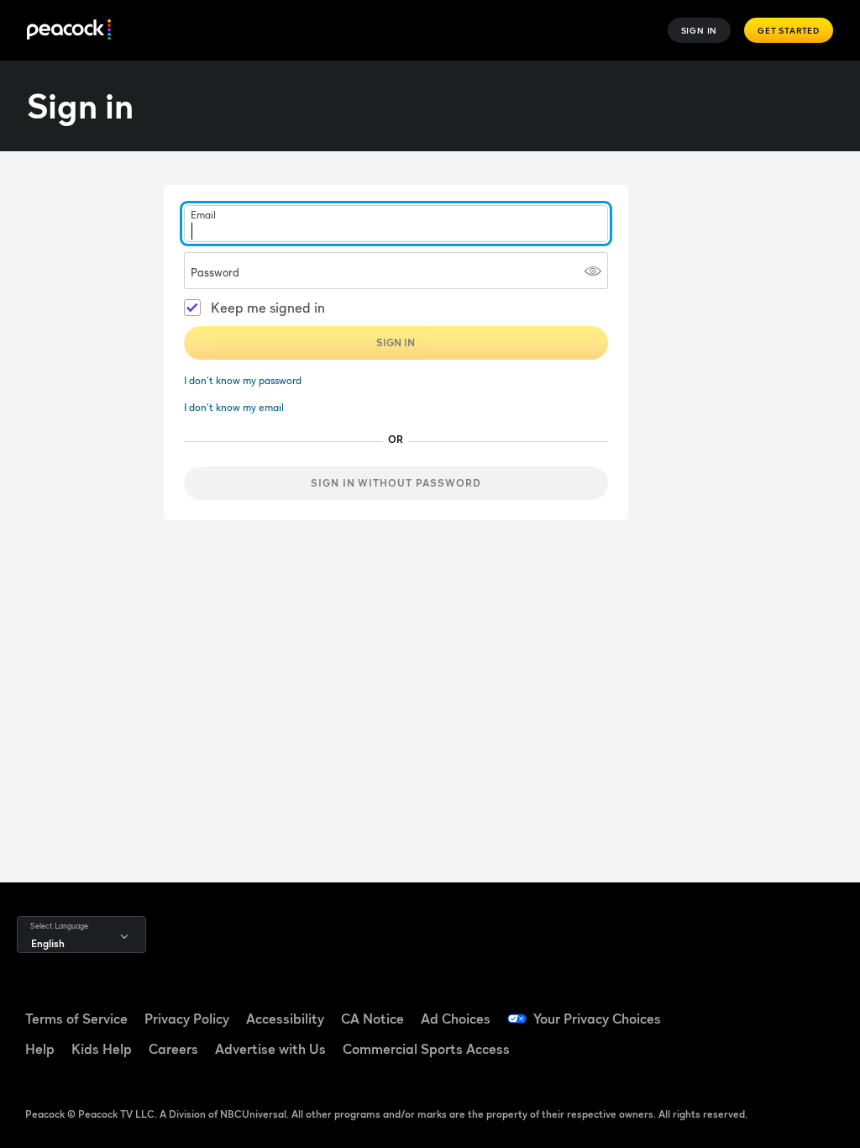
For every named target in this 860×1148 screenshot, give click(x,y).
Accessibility (285, 1018)
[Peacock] (69, 30)
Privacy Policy (186, 1018)
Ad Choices (455, 1018)
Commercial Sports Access (426, 1048)
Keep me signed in (268, 307)
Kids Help (101, 1048)
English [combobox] (48, 943)
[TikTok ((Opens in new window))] (776, 1008)
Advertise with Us (270, 1048)
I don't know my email (234, 407)
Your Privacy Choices (597, 1018)
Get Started (789, 30)
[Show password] (593, 270)
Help (40, 1048)
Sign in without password (396, 483)
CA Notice (372, 1018)
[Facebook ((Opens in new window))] (733, 1008)
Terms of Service (76, 1018)
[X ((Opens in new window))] (776, 1055)
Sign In (699, 30)
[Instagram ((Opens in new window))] (733, 1055)
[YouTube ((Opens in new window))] (820, 1008)
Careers (173, 1048)
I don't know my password (243, 380)
